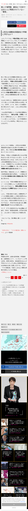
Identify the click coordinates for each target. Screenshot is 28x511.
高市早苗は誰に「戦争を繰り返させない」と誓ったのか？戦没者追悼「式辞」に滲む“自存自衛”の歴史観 (14, 411)
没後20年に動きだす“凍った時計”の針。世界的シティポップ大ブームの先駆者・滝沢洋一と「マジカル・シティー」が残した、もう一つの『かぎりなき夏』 (20, 496)
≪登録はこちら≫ (6, 272)
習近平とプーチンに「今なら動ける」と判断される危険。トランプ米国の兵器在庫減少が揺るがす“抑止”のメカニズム (16, 465)
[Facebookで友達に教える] (14, 365)
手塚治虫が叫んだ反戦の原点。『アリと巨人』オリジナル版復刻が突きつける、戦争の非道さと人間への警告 (16, 473)
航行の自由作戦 (6, 332)
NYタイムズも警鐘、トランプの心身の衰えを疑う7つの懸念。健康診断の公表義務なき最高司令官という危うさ (17, 439)
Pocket (22, 25)
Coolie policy (22, 501)
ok (14, 504)
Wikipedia (10, 223)
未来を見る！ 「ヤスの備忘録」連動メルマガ (12, 329)
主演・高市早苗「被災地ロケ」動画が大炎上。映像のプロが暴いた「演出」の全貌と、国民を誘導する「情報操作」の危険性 (16, 482)
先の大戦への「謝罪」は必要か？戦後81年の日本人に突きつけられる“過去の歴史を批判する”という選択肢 (20, 453)
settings (14, 507)
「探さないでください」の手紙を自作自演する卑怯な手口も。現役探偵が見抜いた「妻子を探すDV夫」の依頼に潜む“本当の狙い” (7, 496)
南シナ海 (20, 324)
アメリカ (4, 324)
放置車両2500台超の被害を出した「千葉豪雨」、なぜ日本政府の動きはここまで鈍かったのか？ (7, 453)
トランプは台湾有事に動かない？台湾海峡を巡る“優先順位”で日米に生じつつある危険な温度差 (13, 287)
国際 (4, 14)
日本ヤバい (5, 327)
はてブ (20, 22)
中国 (14, 324)
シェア (10, 22)
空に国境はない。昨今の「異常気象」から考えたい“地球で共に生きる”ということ (17, 430)
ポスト (12, 26)
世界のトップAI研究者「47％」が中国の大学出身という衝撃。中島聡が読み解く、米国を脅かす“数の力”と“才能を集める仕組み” (13, 293)
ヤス (10, 324)
